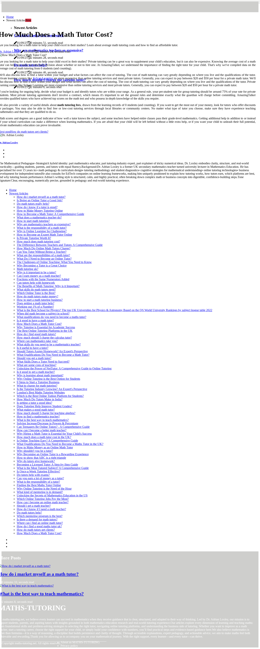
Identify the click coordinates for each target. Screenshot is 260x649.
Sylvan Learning (43, 78)
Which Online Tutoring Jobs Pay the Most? (43, 498)
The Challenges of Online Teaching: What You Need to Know (54, 262)
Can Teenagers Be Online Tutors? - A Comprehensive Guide (53, 426)
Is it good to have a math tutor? (35, 320)
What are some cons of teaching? (36, 365)
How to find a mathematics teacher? (38, 416)
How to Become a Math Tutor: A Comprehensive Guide (50, 214)
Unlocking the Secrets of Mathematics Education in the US (52, 495)
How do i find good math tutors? (36, 334)
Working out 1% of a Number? (35, 306)
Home (10, 16)
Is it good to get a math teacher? (36, 371)
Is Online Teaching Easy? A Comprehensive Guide (47, 440)
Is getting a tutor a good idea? (34, 402)
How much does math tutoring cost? (38, 241)
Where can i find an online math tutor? (40, 523)
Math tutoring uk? (27, 269)
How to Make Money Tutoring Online (40, 210)
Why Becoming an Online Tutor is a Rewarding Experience (53, 454)
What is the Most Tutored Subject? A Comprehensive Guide (53, 468)
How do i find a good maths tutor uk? (39, 526)
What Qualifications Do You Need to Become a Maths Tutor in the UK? (60, 444)
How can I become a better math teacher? (41, 430)
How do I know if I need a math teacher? (41, 509)
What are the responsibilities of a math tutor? (43, 255)
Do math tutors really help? (33, 203)
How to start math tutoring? (33, 220)
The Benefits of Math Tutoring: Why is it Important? (48, 286)
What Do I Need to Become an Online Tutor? (44, 258)
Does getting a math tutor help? (35, 303)
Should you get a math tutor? (34, 358)
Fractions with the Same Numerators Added (43, 279)
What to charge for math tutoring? (37, 385)
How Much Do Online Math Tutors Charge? (43, 248)
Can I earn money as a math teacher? (39, 275)
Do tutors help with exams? (33, 474)
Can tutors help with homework (36, 282)
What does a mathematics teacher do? (39, 217)
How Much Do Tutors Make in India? (39, 399)
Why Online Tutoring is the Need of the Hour (44, 488)
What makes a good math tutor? (36, 409)
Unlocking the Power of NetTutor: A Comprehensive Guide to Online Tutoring (64, 368)
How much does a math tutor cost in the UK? (44, 437)
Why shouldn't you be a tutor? (35, 450)
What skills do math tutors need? (36, 289)
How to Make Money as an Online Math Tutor (45, 447)
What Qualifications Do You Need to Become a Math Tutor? (53, 354)
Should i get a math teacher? (34, 505)
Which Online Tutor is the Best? (36, 293)
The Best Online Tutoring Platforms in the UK (45, 330)
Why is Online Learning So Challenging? (42, 231)
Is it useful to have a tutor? (32, 347)
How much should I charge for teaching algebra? (46, 413)
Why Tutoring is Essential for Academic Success (46, 327)
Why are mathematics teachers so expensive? (44, 224)
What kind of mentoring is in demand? (40, 492)
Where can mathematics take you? (37, 341)
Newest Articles (18, 193)
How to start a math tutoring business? (40, 299)
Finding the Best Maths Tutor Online (39, 485)
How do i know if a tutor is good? (37, 207)
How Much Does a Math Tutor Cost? (39, 323)
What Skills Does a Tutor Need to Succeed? (43, 361)
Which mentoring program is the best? (39, 516)
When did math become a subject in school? (43, 313)
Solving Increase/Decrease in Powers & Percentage (47, 423)
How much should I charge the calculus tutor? (44, 337)
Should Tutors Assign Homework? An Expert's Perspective (52, 351)
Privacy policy (69, 645)
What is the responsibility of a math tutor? (42, 227)
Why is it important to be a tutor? (36, 272)
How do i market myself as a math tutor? (41, 196)
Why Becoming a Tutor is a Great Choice (42, 265)
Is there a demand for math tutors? (37, 519)
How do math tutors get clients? (36, 529)
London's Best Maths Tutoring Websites (41, 392)
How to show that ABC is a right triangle (41, 457)
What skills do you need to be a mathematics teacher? (49, 344)
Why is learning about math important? (40, 375)
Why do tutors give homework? (36, 461)
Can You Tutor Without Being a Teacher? (41, 251)
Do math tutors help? (29, 512)
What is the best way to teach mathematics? (43, 420)
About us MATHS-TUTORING (80, 642)
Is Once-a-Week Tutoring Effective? (38, 471)
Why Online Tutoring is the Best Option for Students (48, 378)
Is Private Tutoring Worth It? (34, 238)
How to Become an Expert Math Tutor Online (44, 234)
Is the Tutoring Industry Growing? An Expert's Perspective (52, 389)
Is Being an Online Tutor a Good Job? (40, 200)
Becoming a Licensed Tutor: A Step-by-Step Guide (47, 464)
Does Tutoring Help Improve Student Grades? (44, 406)
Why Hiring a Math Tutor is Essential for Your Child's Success (54, 433)
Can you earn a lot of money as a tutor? (40, 478)
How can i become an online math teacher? (43, 502)
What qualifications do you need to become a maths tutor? (51, 317)
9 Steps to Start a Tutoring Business (38, 382)
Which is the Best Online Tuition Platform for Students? (50, 396)
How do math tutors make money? (37, 296)
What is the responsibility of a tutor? (38, 481)
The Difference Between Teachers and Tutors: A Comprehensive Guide (60, 245)
